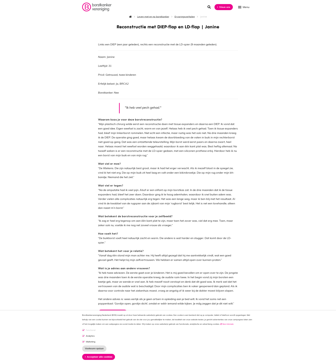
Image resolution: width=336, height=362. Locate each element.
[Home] (96, 7)
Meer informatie (228, 324)
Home (130, 16)
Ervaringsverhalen (185, 16)
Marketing (90, 341)
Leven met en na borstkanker (153, 16)
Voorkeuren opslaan (94, 348)
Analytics (90, 336)
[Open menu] (244, 7)
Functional (90, 330)
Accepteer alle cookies (99, 357)
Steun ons (224, 7)
